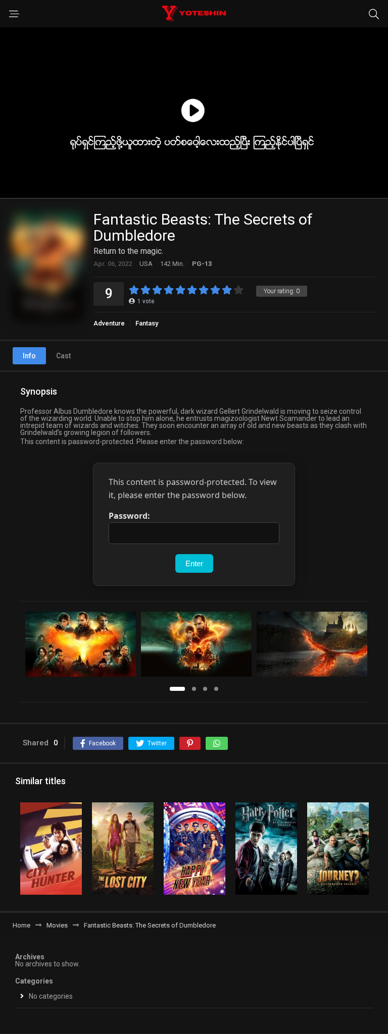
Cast (63, 356)
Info (29, 356)
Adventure (109, 323)
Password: (129, 515)
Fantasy (146, 323)
